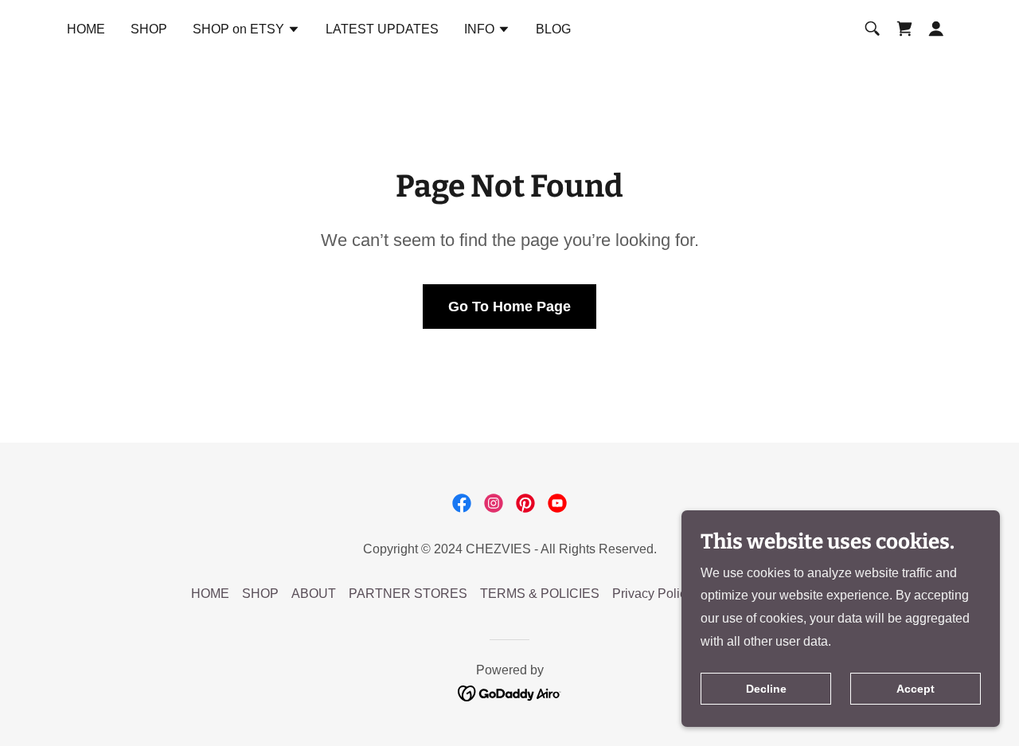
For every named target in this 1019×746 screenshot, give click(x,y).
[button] (246, 31)
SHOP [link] (149, 29)
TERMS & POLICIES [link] (539, 593)
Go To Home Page (509, 306)
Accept (915, 688)
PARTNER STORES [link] (408, 593)
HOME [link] (86, 29)
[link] (904, 29)
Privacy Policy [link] (652, 593)
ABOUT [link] (313, 593)
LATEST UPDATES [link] (382, 29)
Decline (766, 688)
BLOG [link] (553, 29)
